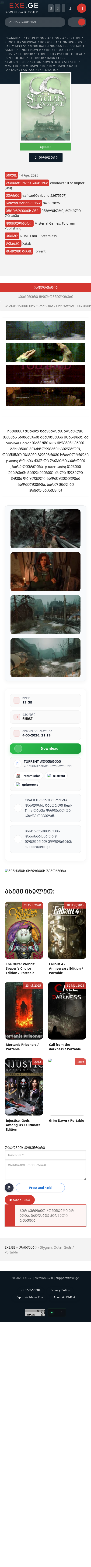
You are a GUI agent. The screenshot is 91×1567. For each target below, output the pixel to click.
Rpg (80, 42)
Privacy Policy (60, 1290)
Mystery (12, 66)
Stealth (71, 62)
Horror (46, 42)
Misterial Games (47, 223)
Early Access (16, 46)
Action (53, 38)
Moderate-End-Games (48, 46)
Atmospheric (16, 62)
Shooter (12, 42)
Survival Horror (19, 54)
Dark (51, 58)
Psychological (70, 54)
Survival (29, 42)
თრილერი (48, 158)
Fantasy (28, 70)
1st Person (35, 38)
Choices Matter (57, 50)
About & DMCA (64, 1297)
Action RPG (65, 42)
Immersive (57, 66)
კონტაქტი (30, 1290)
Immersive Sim (34, 66)
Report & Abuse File (29, 1297)
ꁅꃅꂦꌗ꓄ (27, 718)
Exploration (48, 70)
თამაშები (14, 38)
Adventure (71, 38)
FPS (60, 58)
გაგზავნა (21, 1200)
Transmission (31, 776)
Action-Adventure (45, 62)
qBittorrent (30, 785)
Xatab (26, 243)
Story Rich (45, 54)
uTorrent (59, 776)
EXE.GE (10, 1247)
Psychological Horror (24, 58)
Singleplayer (30, 50)
